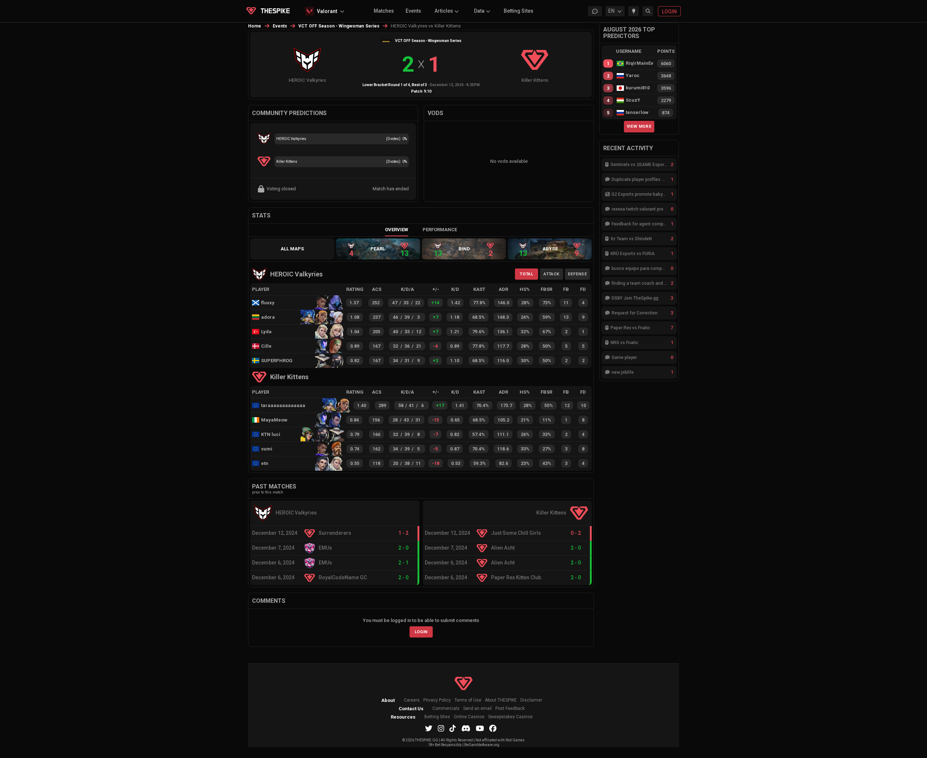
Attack (551, 273)
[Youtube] (480, 728)
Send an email (477, 708)
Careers (412, 700)
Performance (440, 229)
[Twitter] (428, 728)
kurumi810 (638, 87)
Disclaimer (531, 700)
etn (264, 463)
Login (421, 631)
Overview (396, 229)
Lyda (266, 331)
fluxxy (267, 302)
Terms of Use (467, 700)
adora (268, 317)
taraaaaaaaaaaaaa (279, 405)
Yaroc (632, 75)
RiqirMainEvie (639, 63)
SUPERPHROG (274, 360)
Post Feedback (510, 708)
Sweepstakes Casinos (510, 717)
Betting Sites (518, 11)
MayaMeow (274, 420)
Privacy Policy (437, 700)
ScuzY (633, 100)
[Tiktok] (452, 728)
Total (526, 273)
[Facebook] (492, 728)
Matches (384, 11)
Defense (577, 273)
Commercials (446, 708)
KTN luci (270, 434)
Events (413, 11)
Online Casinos (469, 717)
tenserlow (637, 112)
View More (639, 126)
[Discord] (465, 728)
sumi (266, 449)
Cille (266, 346)
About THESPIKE (501, 700)
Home (254, 26)
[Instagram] (441, 728)
